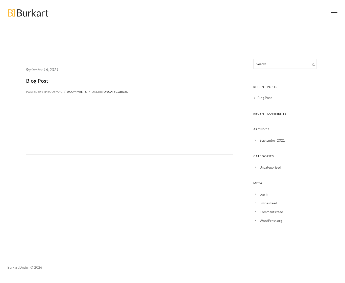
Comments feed (271, 212)
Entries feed (268, 203)
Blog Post (37, 81)
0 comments (77, 91)
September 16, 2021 (42, 69)
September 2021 (272, 140)
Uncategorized (115, 91)
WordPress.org (271, 221)
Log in (264, 194)
